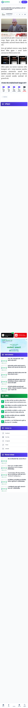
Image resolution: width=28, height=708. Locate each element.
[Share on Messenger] (25, 14)
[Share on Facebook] (19, 14)
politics (5, 97)
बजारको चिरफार (9, 14)
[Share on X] (22, 14)
